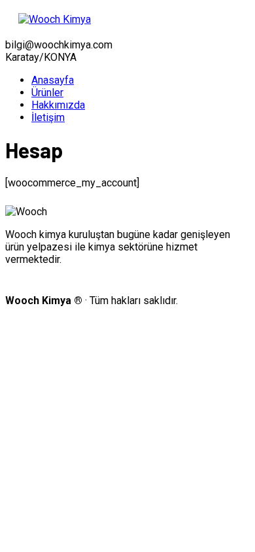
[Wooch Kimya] (54, 19)
